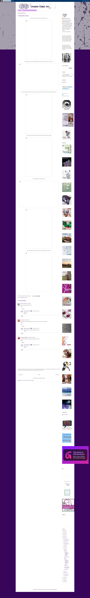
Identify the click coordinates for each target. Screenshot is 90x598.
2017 (64, 532)
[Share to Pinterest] (39, 296)
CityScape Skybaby (24, 337)
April (65, 571)
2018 (64, 530)
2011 (64, 578)
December (66, 539)
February (65, 574)
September (66, 543)
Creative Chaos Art (27, 328)
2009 (64, 581)
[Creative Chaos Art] (62, 94)
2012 (64, 577)
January (65, 575)
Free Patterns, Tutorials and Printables (29, 10)
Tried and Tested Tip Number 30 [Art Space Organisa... (66, 561)
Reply (22, 306)
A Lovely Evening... (66, 565)
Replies (23, 308)
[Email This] (35, 296)
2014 (64, 536)
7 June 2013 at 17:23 (35, 328)
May (65, 549)
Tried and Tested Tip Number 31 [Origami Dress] (66, 554)
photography (22, 297)
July (65, 546)
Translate (70, 76)
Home (20, 10)
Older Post (57, 374)
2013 (64, 537)
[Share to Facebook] (38, 296)
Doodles (65, 550)
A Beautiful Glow (66, 556)
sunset (26, 297)
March (65, 572)
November (66, 540)
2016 (64, 533)
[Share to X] (37, 296)
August (65, 544)
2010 (64, 580)
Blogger (55, 589)
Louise (22, 303)
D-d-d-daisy (66, 569)
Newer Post (21, 374)
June (65, 547)
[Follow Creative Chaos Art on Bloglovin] (67, 87)
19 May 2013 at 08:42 (31, 337)
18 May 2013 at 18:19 (27, 303)
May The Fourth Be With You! (66, 567)
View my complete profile (66, 31)
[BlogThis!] (36, 296)
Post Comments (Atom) (41, 378)
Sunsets (65, 558)
